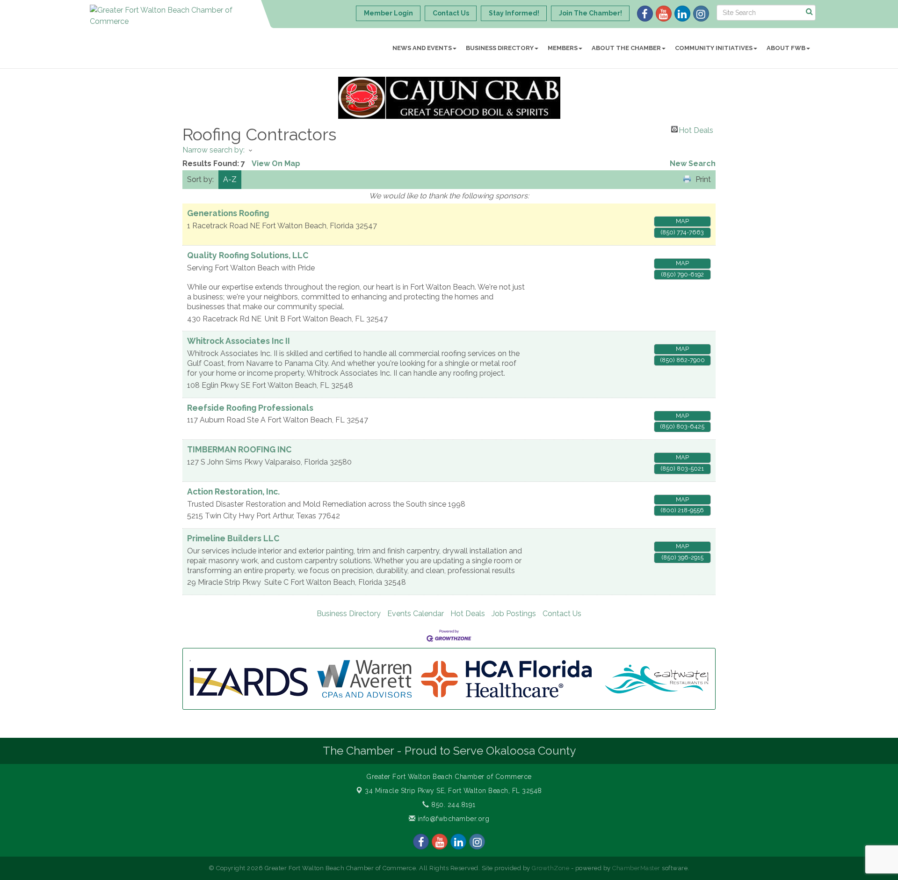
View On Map (276, 163)
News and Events (422, 47)
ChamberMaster (636, 868)
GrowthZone (550, 868)
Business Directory (500, 47)
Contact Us (562, 613)
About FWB (786, 47)
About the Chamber (626, 47)
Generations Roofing (228, 213)
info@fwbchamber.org (452, 818)
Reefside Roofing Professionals (250, 408)
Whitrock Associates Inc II (238, 341)
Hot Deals (696, 129)
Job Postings (514, 613)
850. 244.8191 (452, 804)
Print (703, 179)
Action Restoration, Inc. (233, 491)
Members (563, 47)
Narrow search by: (213, 149)
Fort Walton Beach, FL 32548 (453, 790)
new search (693, 163)
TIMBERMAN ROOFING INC (239, 449)
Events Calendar (415, 613)
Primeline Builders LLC (233, 538)
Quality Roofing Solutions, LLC (247, 255)
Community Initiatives (714, 47)
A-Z (230, 179)
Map (682, 221)
